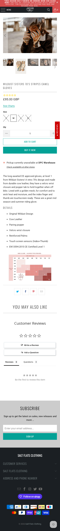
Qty (4, 127)
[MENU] (1, 10)
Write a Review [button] (31, 345)
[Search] (49, 10)
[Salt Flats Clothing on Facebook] (24, 489)
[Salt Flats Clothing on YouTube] (40, 489)
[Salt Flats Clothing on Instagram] (30, 489)
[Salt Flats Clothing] (30, 10)
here (49, 4)
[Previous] (5, 35)
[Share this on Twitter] (17, 291)
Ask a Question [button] (31, 352)
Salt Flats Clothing (33, 524)
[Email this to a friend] (41, 291)
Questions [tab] (28, 362)
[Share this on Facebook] (25, 291)
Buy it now (30, 150)
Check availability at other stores (21, 167)
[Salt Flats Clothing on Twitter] (35, 489)
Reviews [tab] (9, 362)
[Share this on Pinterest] (33, 291)
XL (28, 118)
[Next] (54, 35)
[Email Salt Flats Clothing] (19, 489)
